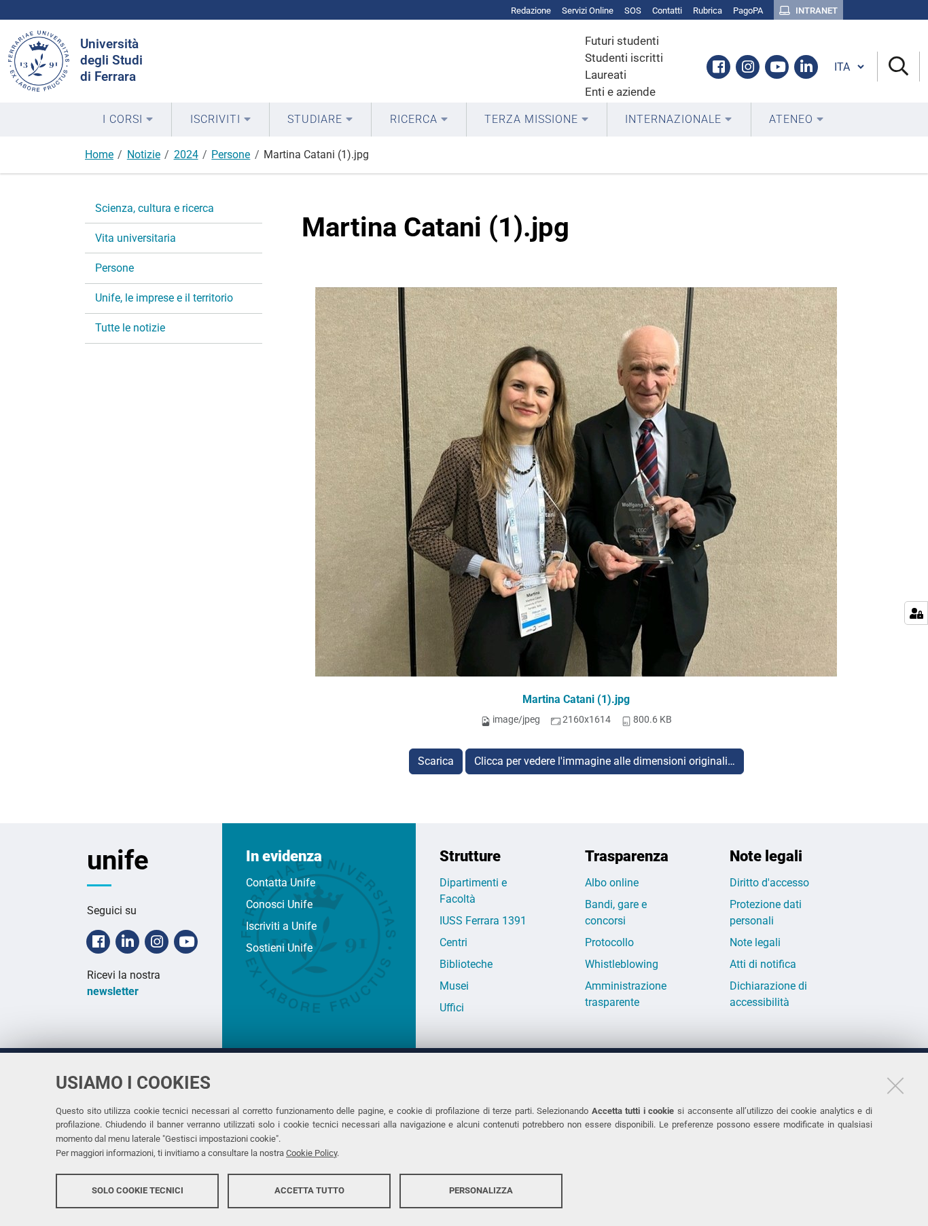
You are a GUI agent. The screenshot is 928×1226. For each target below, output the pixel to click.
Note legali (755, 942)
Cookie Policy (311, 1153)
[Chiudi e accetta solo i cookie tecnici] (895, 1085)
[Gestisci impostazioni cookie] (916, 613)
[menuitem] (128, 120)
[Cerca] (898, 67)
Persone (230, 154)
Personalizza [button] (481, 1190)
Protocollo (609, 942)
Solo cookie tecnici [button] (137, 1190)
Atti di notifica (763, 964)
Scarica (436, 761)
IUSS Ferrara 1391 (483, 920)
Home (99, 154)
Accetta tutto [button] (309, 1190)
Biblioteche (466, 964)
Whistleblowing (621, 964)
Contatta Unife (280, 882)
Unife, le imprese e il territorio (164, 297)
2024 (186, 154)
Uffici (452, 1007)
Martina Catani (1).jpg (576, 699)
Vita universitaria (135, 238)
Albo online (612, 882)
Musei (454, 985)
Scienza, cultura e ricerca (154, 208)
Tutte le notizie (130, 327)
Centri (453, 942)
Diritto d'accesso (769, 882)
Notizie (143, 154)
